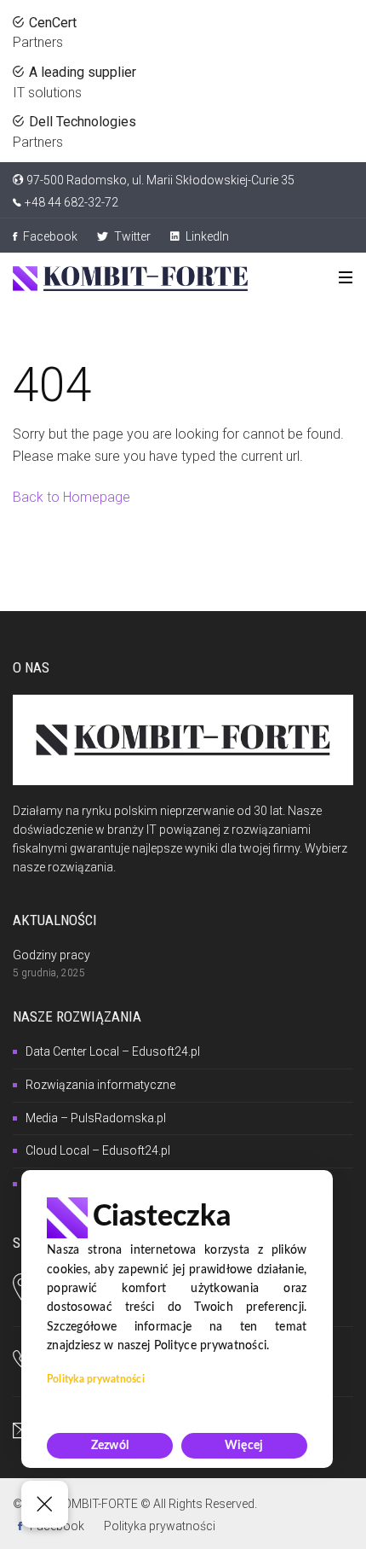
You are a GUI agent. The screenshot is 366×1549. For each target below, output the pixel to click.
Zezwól (110, 1446)
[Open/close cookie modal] (44, 1504)
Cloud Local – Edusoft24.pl (98, 1150)
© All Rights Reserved (197, 1504)
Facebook (48, 236)
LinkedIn (206, 236)
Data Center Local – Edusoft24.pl (113, 1051)
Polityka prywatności (159, 1526)
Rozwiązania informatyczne (100, 1085)
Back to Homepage (71, 497)
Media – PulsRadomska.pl (96, 1118)
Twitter (131, 236)
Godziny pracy (51, 955)
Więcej (244, 1446)
